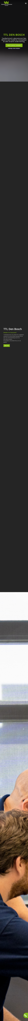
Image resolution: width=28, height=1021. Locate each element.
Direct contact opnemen (14, 45)
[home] (6, 3)
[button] (26, 3)
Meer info (6, 345)
